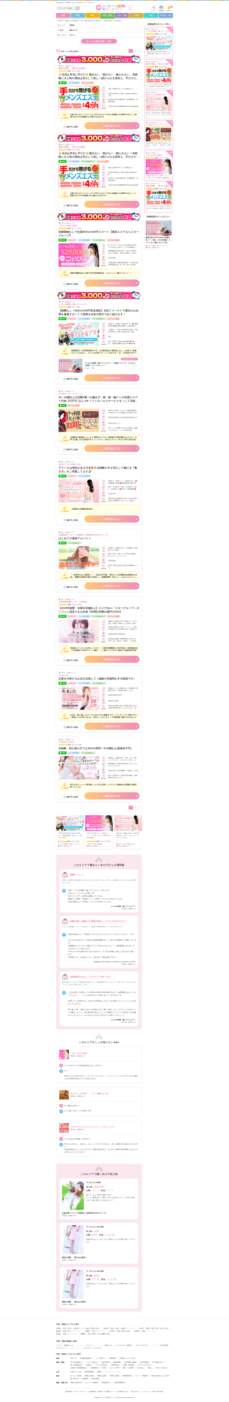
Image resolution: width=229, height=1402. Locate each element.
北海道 (136, 15)
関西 (78, 15)
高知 (64, 1334)
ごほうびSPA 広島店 (68, 225)
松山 (89, 1334)
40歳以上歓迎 (102, 1376)
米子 (69, 1331)
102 (78, 745)
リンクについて (145, 1391)
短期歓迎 (85, 1378)
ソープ (58, 1345)
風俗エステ (108, 1345)
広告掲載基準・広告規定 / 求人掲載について (101, 1391)
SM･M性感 (164, 1345)
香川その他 (125, 1331)
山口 (156, 1328)
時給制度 (112, 1358)
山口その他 (164, 1328)
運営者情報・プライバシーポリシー (75, 1391)
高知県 (58, 1334)
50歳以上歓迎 (114, 1376)
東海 (92, 15)
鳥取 (64, 1331)
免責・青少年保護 (157, 1391)
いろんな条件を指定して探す (100, 41)
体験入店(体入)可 (76, 1382)
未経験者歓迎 (127, 1376)
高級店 (99, 1372)
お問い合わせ (135, 1391)
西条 (94, 1334)
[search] (66, 8)
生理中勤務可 (144, 1362)
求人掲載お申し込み (123, 1391)
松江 (94, 1331)
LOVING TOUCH (66, 742)
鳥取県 (58, 1331)
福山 (87, 1328)
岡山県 (106, 1328)
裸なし (150, 1368)
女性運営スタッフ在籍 (98, 1368)
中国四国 (129, 8)
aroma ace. (64, 675)
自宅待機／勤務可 (130, 1362)
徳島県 (137, 1331)
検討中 (169, 8)
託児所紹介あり (157, 1362)
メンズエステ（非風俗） (124, 1345)
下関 (152, 1328)
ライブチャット (61, 1348)
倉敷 (123, 1328)
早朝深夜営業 (89, 1372)
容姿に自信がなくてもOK (160, 1376)
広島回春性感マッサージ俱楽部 (73, 602)
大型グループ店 (75, 1372)
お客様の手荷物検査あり (78, 1368)
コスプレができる (144, 1365)
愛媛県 (83, 1334)
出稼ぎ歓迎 (95, 1378)
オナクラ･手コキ (142, 1345)
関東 (63, 15)
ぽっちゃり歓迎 (75, 1376)
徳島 (143, 1331)
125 (78, 604)
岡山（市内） (115, 1328)
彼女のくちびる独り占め (70, 464)
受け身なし (141, 1368)
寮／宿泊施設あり (76, 1365)
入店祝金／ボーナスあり (127, 1358)
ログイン (153, 11)
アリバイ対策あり (101, 1365)
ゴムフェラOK (114, 1368)
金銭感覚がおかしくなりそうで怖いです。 (91, 976)
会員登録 (161, 11)
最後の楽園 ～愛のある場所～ (73, 68)
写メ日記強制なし (76, 1362)
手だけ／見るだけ (162, 1368)
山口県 (141, 1328)
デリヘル (89, 1345)
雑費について (76, 874)
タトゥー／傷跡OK (141, 1376)
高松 (118, 1331)
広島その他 (94, 1328)
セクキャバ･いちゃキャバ (93, 1348)
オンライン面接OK (92, 1382)
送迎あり (89, 1365)
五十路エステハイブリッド (71, 394)
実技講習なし (106, 1382)
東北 (151, 15)
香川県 (112, 1331)
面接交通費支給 (119, 1382)
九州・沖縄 (122, 15)
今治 (98, 1334)
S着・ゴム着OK (128, 1368)
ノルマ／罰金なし (92, 1362)
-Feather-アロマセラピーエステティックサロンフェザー (115, 962)
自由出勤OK (106, 1362)
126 (78, 228)
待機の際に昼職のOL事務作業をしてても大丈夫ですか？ (98, 921)
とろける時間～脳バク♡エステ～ (74, 304)
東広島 (76, 1328)
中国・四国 (107, 15)
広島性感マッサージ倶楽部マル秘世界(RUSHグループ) (83, 535)
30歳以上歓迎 (89, 1376)
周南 (147, 1328)
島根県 (87, 1331)
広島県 (58, 1328)
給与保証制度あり (86, 1358)
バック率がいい (100, 1358)
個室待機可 (117, 1362)
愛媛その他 (105, 1334)
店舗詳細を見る (112, 126)
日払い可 (73, 1358)
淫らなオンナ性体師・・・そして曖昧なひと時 (89, 1093)
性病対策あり (115, 1365)
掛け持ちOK (74, 1378)
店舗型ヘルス (68, 1345)
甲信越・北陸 (166, 15)
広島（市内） (68, 1328)
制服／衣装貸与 (129, 1365)
